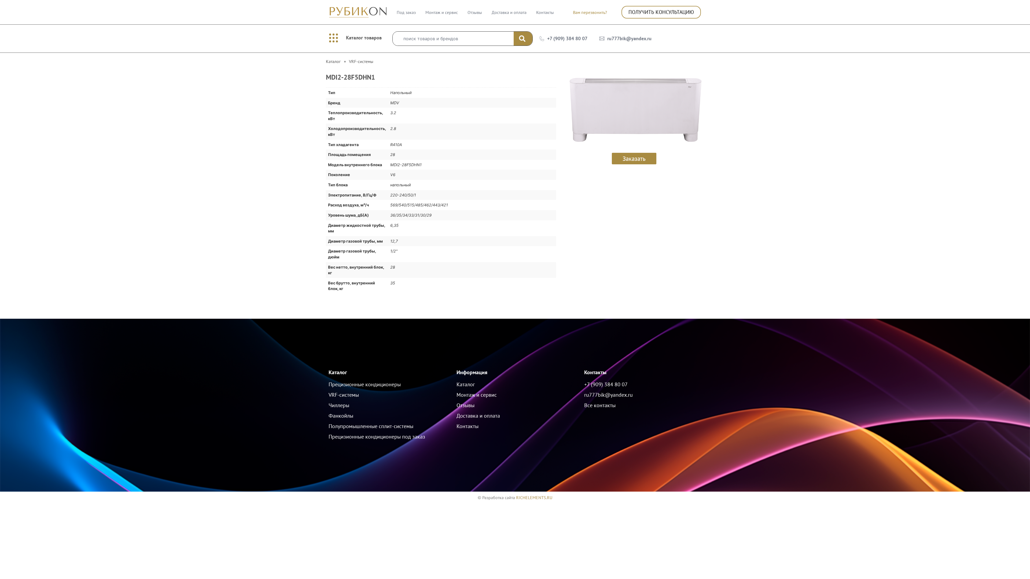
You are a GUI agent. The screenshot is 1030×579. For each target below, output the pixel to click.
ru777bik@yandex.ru (629, 38)
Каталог (338, 372)
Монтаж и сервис (441, 12)
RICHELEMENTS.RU (534, 497)
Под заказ (406, 12)
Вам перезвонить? (590, 12)
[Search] (523, 39)
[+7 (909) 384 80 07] (541, 38)
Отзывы (475, 12)
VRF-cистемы (361, 61)
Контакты (545, 12)
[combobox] (453, 39)
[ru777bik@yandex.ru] (601, 38)
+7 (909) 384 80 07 (567, 38)
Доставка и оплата (509, 12)
